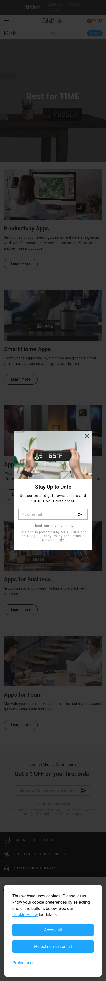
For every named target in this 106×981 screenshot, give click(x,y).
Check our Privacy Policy (53, 526)
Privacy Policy (51, 536)
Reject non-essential (53, 946)
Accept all (53, 930)
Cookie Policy (25, 914)
